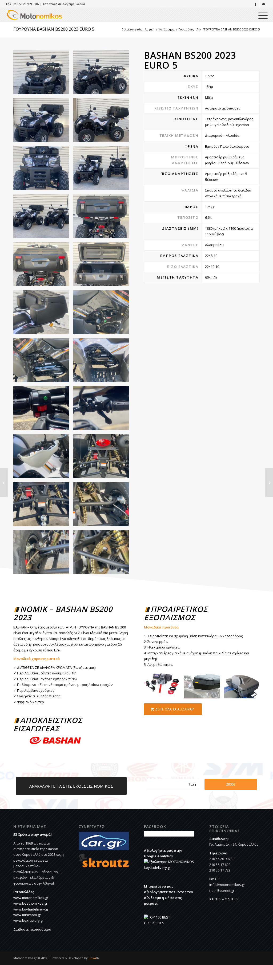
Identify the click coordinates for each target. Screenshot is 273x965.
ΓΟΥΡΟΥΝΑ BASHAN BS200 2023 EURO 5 (53, 29)
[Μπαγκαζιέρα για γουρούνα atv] (244, 686)
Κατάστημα (166, 29)
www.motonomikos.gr (30, 897)
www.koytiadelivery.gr (31, 909)
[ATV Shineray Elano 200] (269, 482)
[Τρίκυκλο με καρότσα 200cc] (4, 482)
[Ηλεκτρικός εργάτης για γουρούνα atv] (164, 686)
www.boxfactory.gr (28, 920)
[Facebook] (255, 4)
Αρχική (150, 29)
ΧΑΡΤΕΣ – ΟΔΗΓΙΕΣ (223, 899)
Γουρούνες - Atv (189, 29)
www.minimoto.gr (27, 914)
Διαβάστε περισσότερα (32, 929)
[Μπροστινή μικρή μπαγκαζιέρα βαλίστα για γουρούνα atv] (204, 686)
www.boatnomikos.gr (30, 903)
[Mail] (264, 4)
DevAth (94, 958)
